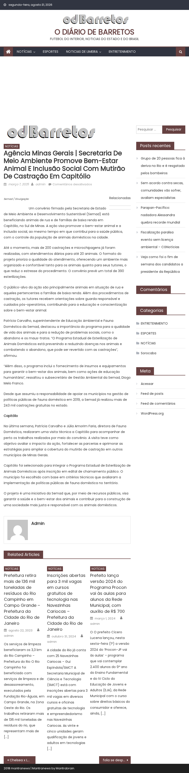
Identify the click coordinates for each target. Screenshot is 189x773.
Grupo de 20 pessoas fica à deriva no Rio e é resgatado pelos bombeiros (163, 165)
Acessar (147, 383)
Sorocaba (148, 353)
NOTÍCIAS (24, 51)
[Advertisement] (94, 91)
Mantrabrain (65, 768)
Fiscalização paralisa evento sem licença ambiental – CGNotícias (160, 239)
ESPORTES (50, 51)
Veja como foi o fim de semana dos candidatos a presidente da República (162, 264)
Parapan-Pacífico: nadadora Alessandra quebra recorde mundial (160, 215)
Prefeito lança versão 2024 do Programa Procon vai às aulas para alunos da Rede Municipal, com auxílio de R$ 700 (108, 593)
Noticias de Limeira (82, 51)
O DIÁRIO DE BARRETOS (94, 32)
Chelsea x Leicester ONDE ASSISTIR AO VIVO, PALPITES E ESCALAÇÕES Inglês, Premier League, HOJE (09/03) (22, 760)
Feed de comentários (158, 403)
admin (40, 184)
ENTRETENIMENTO (122, 51)
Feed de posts (152, 393)
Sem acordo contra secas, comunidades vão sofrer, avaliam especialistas (162, 190)
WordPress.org (152, 413)
